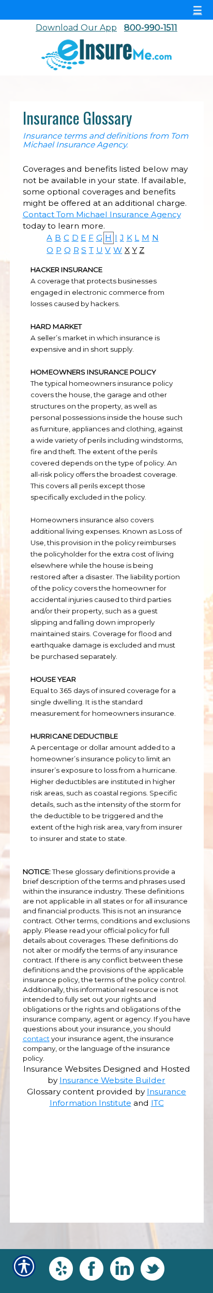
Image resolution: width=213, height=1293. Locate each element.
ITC (157, 1103)
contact (36, 1038)
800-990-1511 (150, 28)
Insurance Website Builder (112, 1080)
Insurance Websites (62, 1069)
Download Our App (76, 28)
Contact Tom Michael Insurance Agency (102, 214)
